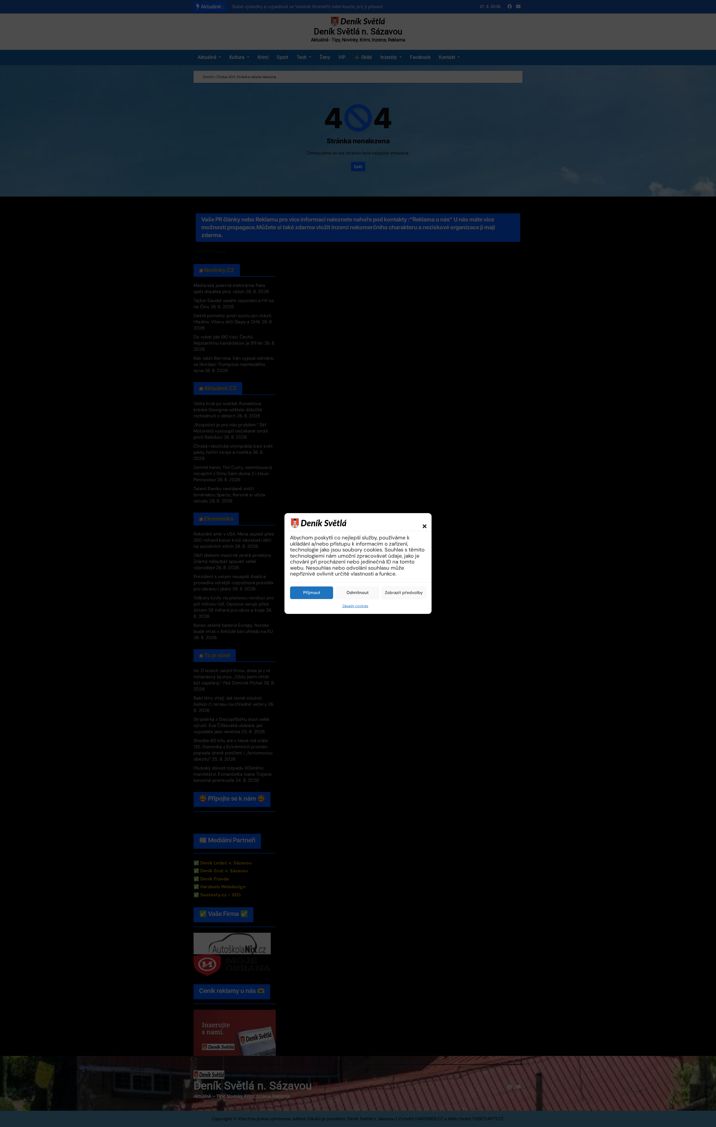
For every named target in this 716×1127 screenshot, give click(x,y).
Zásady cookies (355, 606)
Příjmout (311, 592)
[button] (422, 523)
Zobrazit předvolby (404, 592)
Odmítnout (358, 592)
